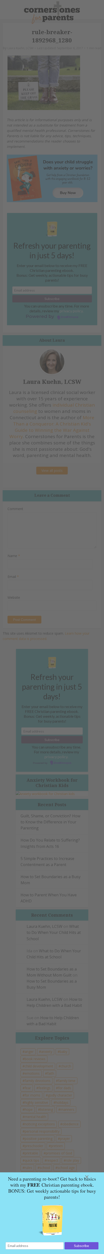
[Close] (93, 1177)
